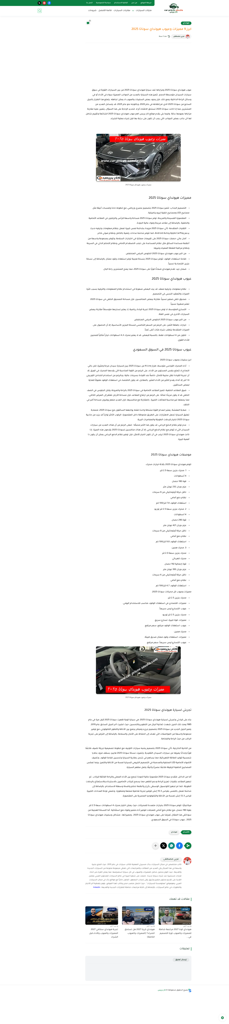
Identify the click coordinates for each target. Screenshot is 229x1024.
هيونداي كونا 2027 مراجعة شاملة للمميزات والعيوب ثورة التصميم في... (175, 933)
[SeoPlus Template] (189, 990)
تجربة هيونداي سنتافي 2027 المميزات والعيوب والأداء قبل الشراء (103, 933)
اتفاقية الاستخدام (121, 3)
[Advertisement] (138, 67)
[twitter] (39, 3)
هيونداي (186, 23)
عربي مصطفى (178, 36)
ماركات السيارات (144, 11)
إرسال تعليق (181, 960)
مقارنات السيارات (122, 11)
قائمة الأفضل (105, 11)
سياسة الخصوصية (103, 3)
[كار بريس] (173, 8)
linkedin (96, 887)
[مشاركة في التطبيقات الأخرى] (155, 845)
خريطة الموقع (146, 3)
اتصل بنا (89, 3)
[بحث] (40, 11)
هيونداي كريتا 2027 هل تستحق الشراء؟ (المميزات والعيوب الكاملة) (140, 933)
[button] (179, 845)
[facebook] (49, 3)
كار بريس (162, 990)
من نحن (134, 3)
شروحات (92, 11)
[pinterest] (44, 3)
